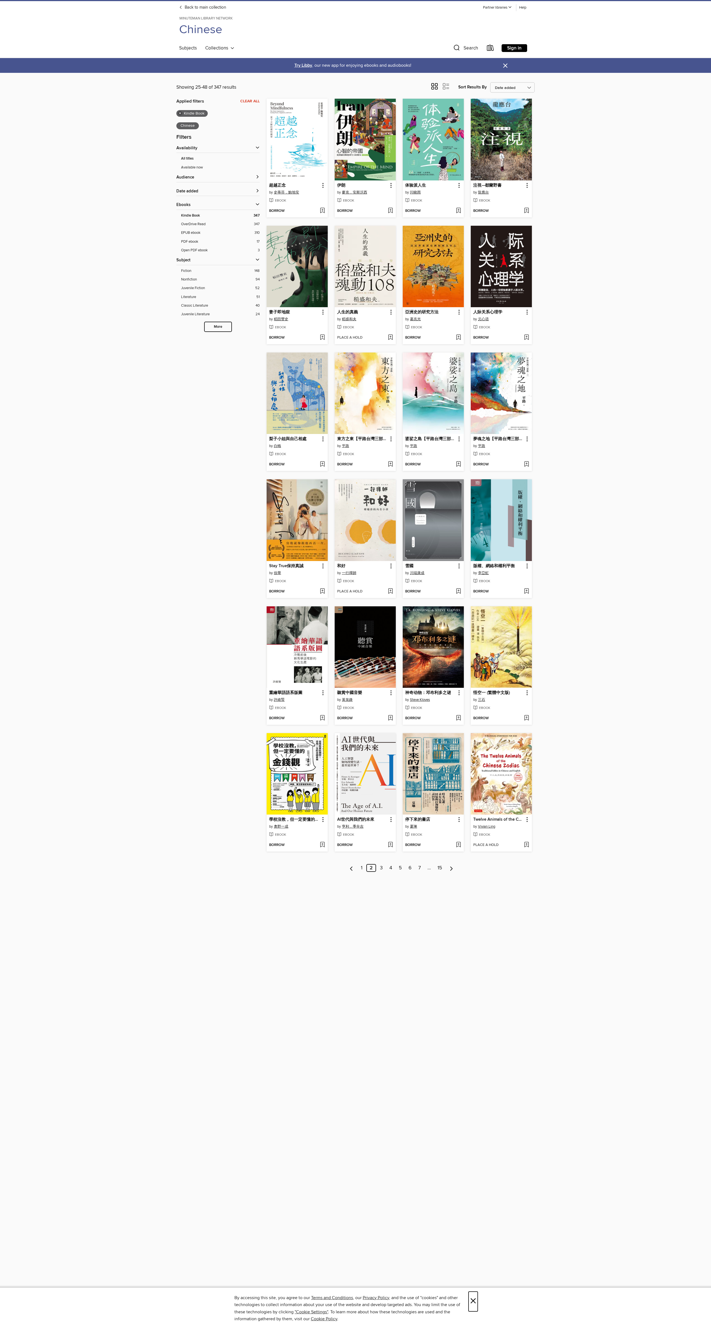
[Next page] (451, 868)
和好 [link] (341, 566)
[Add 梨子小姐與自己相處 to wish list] (322, 464)
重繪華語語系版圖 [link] (285, 692)
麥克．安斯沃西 (354, 192)
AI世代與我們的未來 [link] (355, 819)
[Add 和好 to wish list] (390, 591)
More (218, 326)
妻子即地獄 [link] (279, 312)
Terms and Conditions (332, 1298)
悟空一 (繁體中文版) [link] (491, 692)
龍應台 (483, 192)
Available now (192, 167)
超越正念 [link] (277, 185)
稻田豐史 (281, 319)
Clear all (250, 101)
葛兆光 (415, 319)
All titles (187, 158)
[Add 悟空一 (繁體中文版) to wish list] (526, 718)
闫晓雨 (415, 192)
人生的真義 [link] (347, 312)
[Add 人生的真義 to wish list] (390, 337)
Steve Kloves (420, 700)
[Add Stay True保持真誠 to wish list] (322, 591)
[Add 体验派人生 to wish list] (458, 211)
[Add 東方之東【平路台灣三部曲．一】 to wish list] (390, 464)
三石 (481, 700)
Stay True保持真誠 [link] (286, 566)
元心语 (483, 319)
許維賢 (279, 700)
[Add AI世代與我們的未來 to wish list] (390, 845)
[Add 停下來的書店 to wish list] (458, 845)
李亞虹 (483, 573)
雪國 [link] (409, 566)
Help (522, 8)
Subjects (188, 48)
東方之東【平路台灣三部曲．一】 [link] (362, 438)
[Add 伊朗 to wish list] (390, 211)
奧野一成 (281, 826)
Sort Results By (472, 87)
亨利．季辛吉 (353, 826)
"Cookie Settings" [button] (311, 1312)
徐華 (277, 573)
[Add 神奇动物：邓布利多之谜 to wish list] (458, 718)
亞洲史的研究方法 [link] (422, 312)
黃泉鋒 (347, 700)
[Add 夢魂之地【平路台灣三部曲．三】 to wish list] (526, 464)
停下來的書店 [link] (417, 819)
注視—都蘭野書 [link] (487, 185)
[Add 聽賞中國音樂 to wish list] (390, 718)
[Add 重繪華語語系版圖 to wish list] (322, 718)
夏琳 (413, 826)
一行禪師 (349, 573)
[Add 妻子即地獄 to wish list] (322, 337)
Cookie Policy (324, 1319)
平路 (345, 446)
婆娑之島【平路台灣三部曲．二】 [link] (430, 438)
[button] (497, 8)
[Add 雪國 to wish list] (458, 591)
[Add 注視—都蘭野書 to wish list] (526, 211)
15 (439, 868)
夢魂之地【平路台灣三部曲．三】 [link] (498, 438)
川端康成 (417, 573)
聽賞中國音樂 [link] (349, 692)
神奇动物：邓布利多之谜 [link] (428, 692)
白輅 (277, 446)
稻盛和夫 (349, 319)
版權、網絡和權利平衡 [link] (494, 566)
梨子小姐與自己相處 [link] (288, 438)
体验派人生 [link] (415, 185)
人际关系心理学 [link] (487, 312)
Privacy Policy (376, 1298)
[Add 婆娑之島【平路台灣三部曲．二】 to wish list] (458, 464)
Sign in (514, 48)
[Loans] (490, 49)
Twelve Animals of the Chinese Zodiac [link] (498, 819)
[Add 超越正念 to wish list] (322, 211)
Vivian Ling (486, 826)
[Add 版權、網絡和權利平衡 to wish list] (526, 591)
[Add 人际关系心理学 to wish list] (526, 337)
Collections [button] (218, 48)
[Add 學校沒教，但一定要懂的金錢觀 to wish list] (322, 845)
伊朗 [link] (341, 185)
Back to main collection (205, 7)
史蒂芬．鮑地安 (286, 192)
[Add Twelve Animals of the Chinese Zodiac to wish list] (526, 845)
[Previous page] (351, 868)
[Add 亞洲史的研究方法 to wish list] (458, 337)
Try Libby (303, 65)
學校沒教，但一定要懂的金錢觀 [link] (294, 819)
